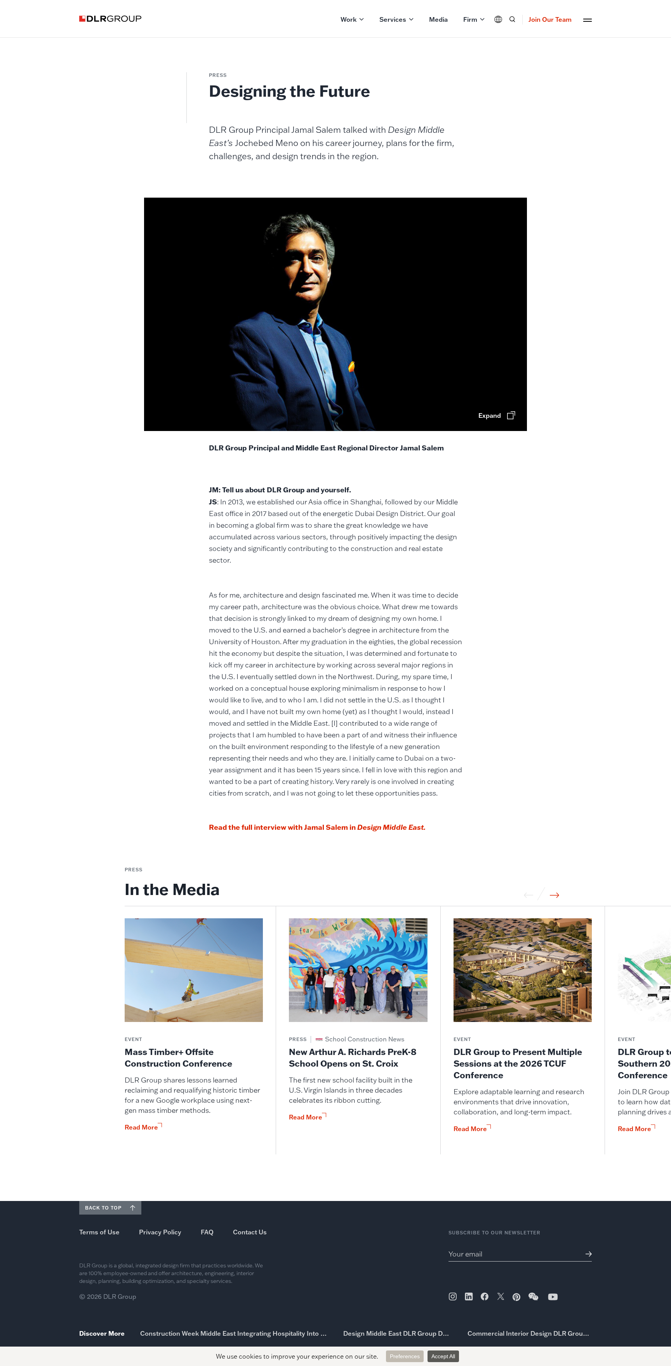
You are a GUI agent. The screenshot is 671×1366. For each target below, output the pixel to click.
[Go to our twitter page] (501, 1297)
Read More (141, 1127)
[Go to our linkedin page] (469, 1296)
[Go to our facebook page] (484, 1296)
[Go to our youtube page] (553, 1297)
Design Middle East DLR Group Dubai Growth (397, 1333)
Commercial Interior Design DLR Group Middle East (530, 1333)
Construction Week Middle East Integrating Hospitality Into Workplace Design (234, 1333)
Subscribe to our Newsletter (494, 1233)
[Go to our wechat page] (533, 1300)
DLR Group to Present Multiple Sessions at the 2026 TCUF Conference (518, 1063)
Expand (489, 415)
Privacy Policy (160, 1232)
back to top (103, 1208)
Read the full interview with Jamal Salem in (317, 827)
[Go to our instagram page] (452, 1296)
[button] (352, 19)
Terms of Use (99, 1232)
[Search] (512, 19)
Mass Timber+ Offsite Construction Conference (178, 1057)
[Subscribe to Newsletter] (586, 1254)
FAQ (207, 1232)
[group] (194, 1036)
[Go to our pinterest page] (516, 1297)
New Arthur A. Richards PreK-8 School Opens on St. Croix (353, 1057)
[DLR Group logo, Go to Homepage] (110, 19)
